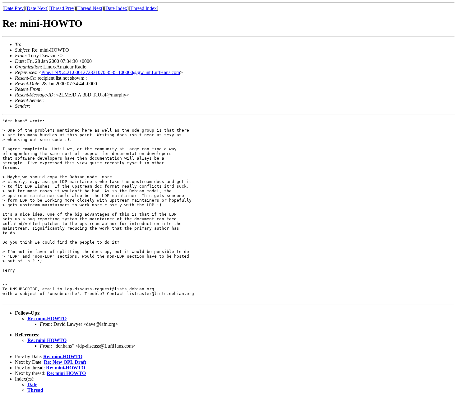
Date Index (116, 8)
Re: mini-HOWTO (47, 318)
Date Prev (14, 8)
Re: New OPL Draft (65, 362)
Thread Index (143, 8)
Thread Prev (62, 8)
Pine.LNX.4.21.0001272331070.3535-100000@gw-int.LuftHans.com (110, 72)
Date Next (37, 8)
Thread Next (89, 8)
